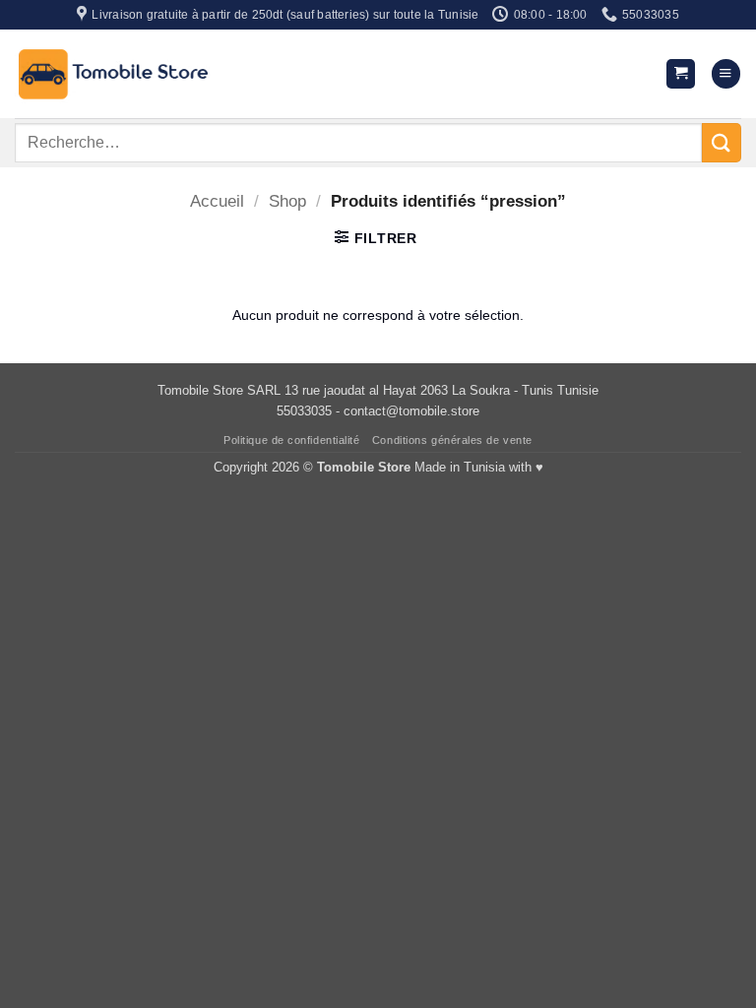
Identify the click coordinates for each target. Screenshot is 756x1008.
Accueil (217, 201)
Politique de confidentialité (291, 440)
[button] (680, 74)
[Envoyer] (721, 142)
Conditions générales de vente (452, 440)
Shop (287, 201)
